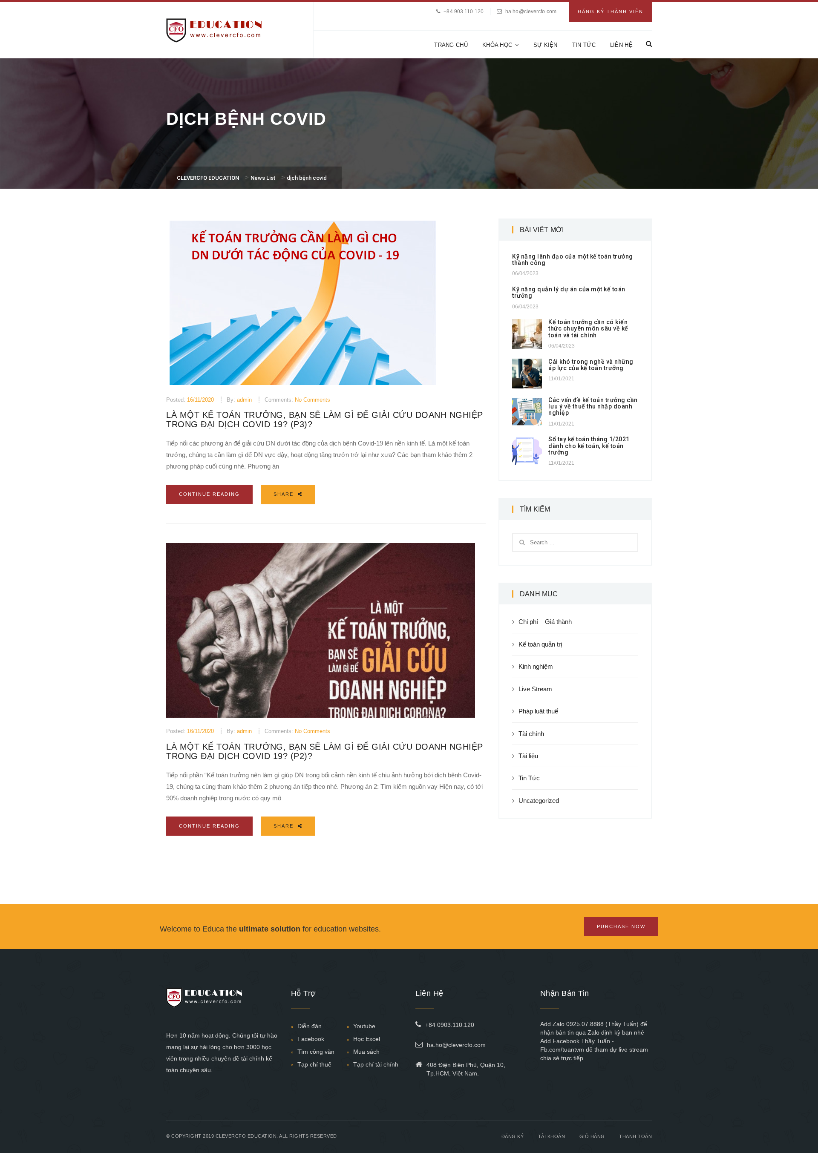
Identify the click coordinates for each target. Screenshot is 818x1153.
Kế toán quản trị (540, 644)
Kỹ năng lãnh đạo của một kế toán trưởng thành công (572, 259)
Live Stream (535, 689)
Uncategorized (538, 800)
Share (285, 494)
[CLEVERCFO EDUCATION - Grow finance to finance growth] (214, 29)
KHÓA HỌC (497, 45)
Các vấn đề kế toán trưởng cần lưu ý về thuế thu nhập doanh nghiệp (593, 407)
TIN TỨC (584, 45)
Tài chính (531, 733)
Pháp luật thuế (538, 711)
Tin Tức (529, 778)
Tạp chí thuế (314, 1064)
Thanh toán (635, 1136)
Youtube (364, 1026)
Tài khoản (551, 1136)
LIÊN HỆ (621, 45)
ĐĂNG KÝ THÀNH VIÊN (610, 11)
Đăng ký (512, 1136)
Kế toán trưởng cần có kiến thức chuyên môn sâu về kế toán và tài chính (588, 329)
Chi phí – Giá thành (545, 621)
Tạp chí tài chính (375, 1064)
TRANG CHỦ (451, 45)
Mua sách (366, 1051)
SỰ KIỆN (545, 45)
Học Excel (366, 1038)
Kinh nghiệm (535, 666)
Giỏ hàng (592, 1136)
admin (244, 400)
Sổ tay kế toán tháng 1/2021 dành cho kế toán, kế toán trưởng (589, 446)
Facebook (310, 1038)
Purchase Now (621, 926)
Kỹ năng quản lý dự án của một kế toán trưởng (568, 292)
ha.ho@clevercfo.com (530, 11)
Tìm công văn (315, 1051)
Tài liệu (528, 755)
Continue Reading (209, 494)
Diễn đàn (309, 1026)
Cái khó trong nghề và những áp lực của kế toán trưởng (591, 364)
